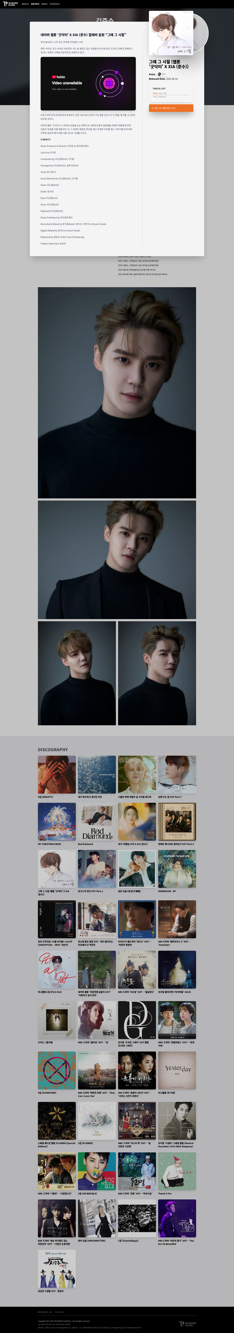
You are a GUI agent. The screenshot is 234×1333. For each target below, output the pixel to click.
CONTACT (55, 4)
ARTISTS (35, 4)
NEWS (44, 4)
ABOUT (25, 4)
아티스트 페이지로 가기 (165, 108)
